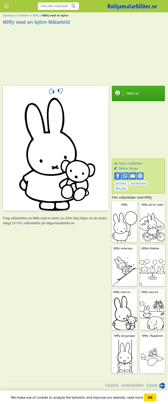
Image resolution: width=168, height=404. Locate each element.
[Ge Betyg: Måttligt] (60, 92)
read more (135, 397)
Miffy (36, 15)
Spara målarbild (130, 163)
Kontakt (151, 385)
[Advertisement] (84, 54)
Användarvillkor (132, 385)
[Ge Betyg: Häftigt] (51, 92)
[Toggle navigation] (6, 6)
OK (150, 397)
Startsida (8, 15)
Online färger (128, 169)
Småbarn (24, 15)
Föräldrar (112, 385)
